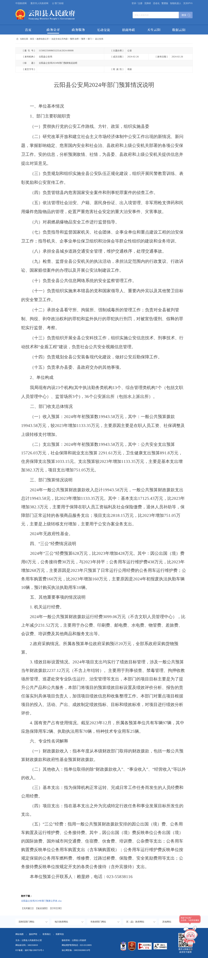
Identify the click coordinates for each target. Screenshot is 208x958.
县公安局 (99, 39)
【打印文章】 (56, 908)
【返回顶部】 (42, 908)
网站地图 (19, 934)
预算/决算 (74, 39)
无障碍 (147, 3)
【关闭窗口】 (28, 908)
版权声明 (33, 934)
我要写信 (60, 934)
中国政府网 (21, 3)
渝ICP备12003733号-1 (34, 950)
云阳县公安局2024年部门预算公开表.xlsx (41, 901)
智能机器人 (175, 3)
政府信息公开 (43, 39)
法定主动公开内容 (59, 39)
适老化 (156, 3)
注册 (140, 3)
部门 (90, 39)
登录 (134, 3)
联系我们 (48, 934)
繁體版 (164, 3)
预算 (83, 39)
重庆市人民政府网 (39, 3)
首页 (32, 39)
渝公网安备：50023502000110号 (76, 950)
